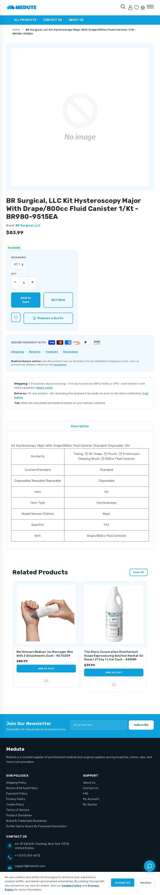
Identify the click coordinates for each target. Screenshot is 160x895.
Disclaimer (70, 351)
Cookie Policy (15, 804)
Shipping (17, 351)
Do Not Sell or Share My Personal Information (36, 826)
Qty (13, 273)
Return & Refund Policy (22, 788)
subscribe (141, 725)
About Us (76, 20)
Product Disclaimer (19, 815)
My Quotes (90, 804)
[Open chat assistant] (149, 866)
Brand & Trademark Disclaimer (26, 821)
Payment (52, 351)
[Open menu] (150, 6)
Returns (35, 351)
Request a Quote (50, 318)
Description (80, 426)
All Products (25, 20)
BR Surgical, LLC (28, 225)
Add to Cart (46, 668)
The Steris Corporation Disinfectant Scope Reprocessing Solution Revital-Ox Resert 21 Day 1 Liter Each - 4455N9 (113, 655)
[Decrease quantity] (15, 281)
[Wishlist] (136, 7)
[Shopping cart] (142, 7)
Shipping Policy (16, 782)
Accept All (122, 882)
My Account (91, 799)
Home (16, 29)
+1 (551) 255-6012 (27, 855)
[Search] (122, 6)
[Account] (130, 7)
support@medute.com (30, 866)
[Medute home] (21, 8)
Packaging (18, 257)
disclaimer (60, 364)
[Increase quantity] (32, 281)
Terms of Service (17, 810)
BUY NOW (58, 300)
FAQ (85, 793)
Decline (145, 882)
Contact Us (52, 20)
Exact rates (44, 387)
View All (138, 572)
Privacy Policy (15, 799)
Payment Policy (17, 793)
